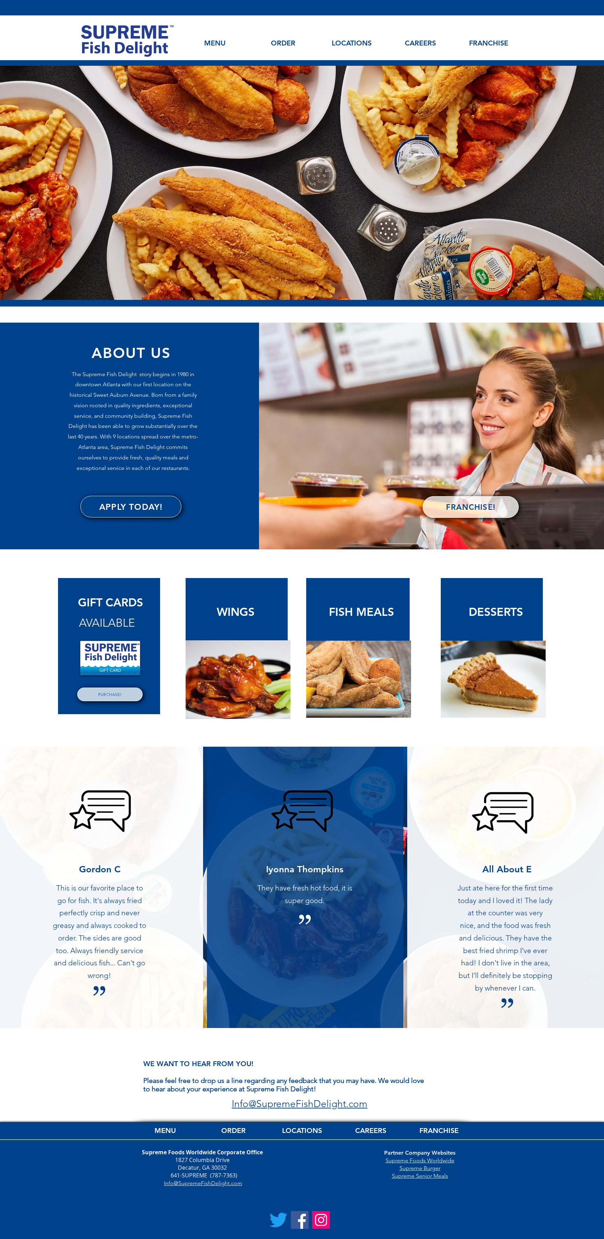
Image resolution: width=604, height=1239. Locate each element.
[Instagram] (321, 1220)
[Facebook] (300, 1220)
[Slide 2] (302, 282)
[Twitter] (278, 1220)
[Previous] (39, 183)
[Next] (564, 183)
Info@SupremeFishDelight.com (203, 1183)
